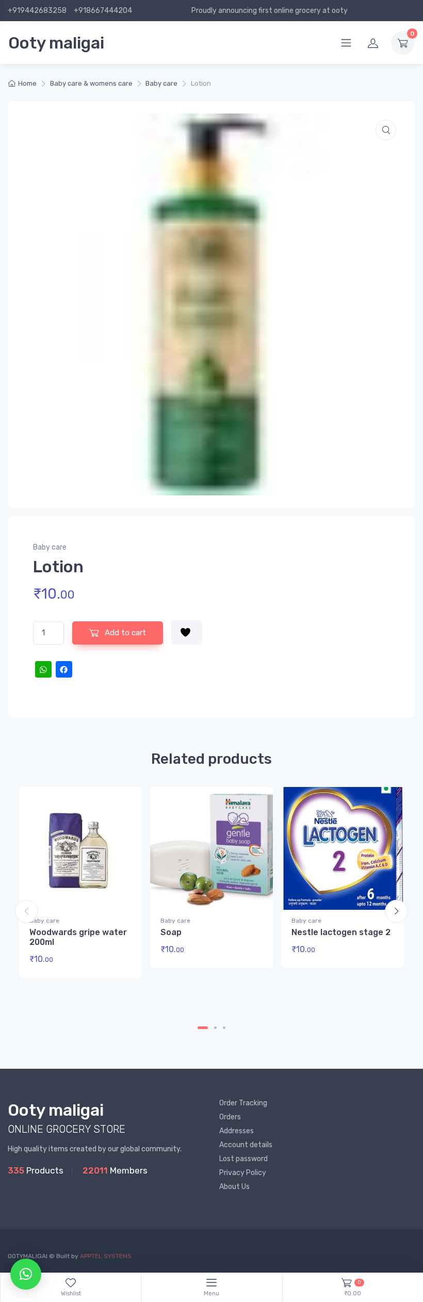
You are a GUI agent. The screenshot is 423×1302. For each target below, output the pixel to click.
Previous (26, 911)
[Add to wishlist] (186, 632)
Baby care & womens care (91, 83)
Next (396, 911)
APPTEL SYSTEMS (106, 1256)
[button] (386, 130)
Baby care (161, 83)
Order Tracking (243, 1103)
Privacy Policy (242, 1172)
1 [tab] (203, 1027)
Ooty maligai (56, 43)
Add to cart (124, 632)
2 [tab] (215, 1027)
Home (27, 83)
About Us (234, 1186)
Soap (171, 932)
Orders (230, 1117)
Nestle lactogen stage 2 (341, 932)
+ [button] (114, 963)
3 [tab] (224, 1027)
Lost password (243, 1158)
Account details (245, 1144)
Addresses (236, 1131)
